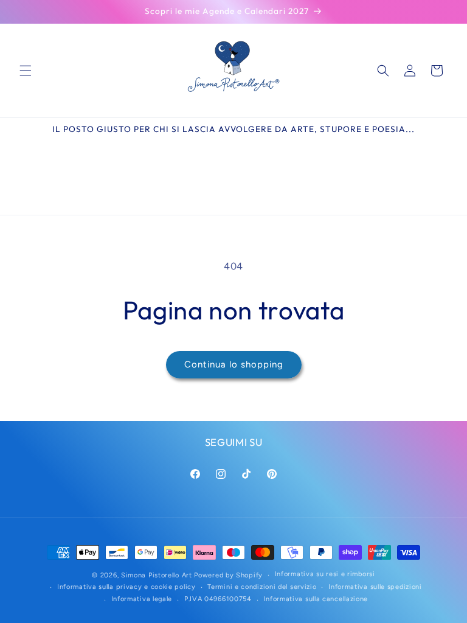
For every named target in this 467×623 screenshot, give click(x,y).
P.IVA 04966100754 (218, 599)
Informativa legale (142, 599)
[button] (25, 70)
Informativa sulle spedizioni (375, 587)
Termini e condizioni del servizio (261, 587)
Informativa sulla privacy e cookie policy (126, 587)
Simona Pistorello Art (156, 575)
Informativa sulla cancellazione (315, 599)
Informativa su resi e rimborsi (325, 574)
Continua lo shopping (233, 364)
